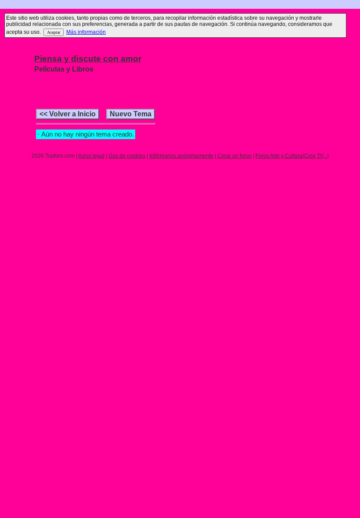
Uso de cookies (126, 156)
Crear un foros (234, 156)
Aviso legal (91, 156)
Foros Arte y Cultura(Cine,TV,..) (292, 156)
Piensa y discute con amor (87, 58)
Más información (86, 32)
